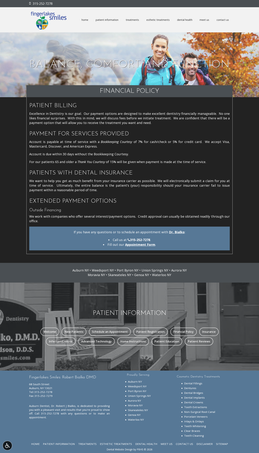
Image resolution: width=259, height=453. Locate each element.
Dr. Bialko (177, 232)
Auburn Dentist (39, 406)
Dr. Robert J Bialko (63, 406)
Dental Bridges (193, 393)
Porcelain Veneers (196, 416)
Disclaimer (204, 444)
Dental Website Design (120, 449)
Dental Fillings (193, 383)
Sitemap (222, 444)
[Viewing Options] (7, 445)
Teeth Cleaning (194, 435)
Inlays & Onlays (194, 421)
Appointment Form (140, 244)
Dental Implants (194, 397)
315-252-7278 (140, 240)
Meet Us (204, 19)
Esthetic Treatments (158, 19)
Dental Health (184, 19)
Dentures (190, 388)
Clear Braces (192, 431)
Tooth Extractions (195, 407)
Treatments (132, 19)
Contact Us (223, 19)
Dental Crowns (193, 402)
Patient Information (107, 19)
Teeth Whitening (195, 426)
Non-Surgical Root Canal (199, 412)
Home (85, 19)
